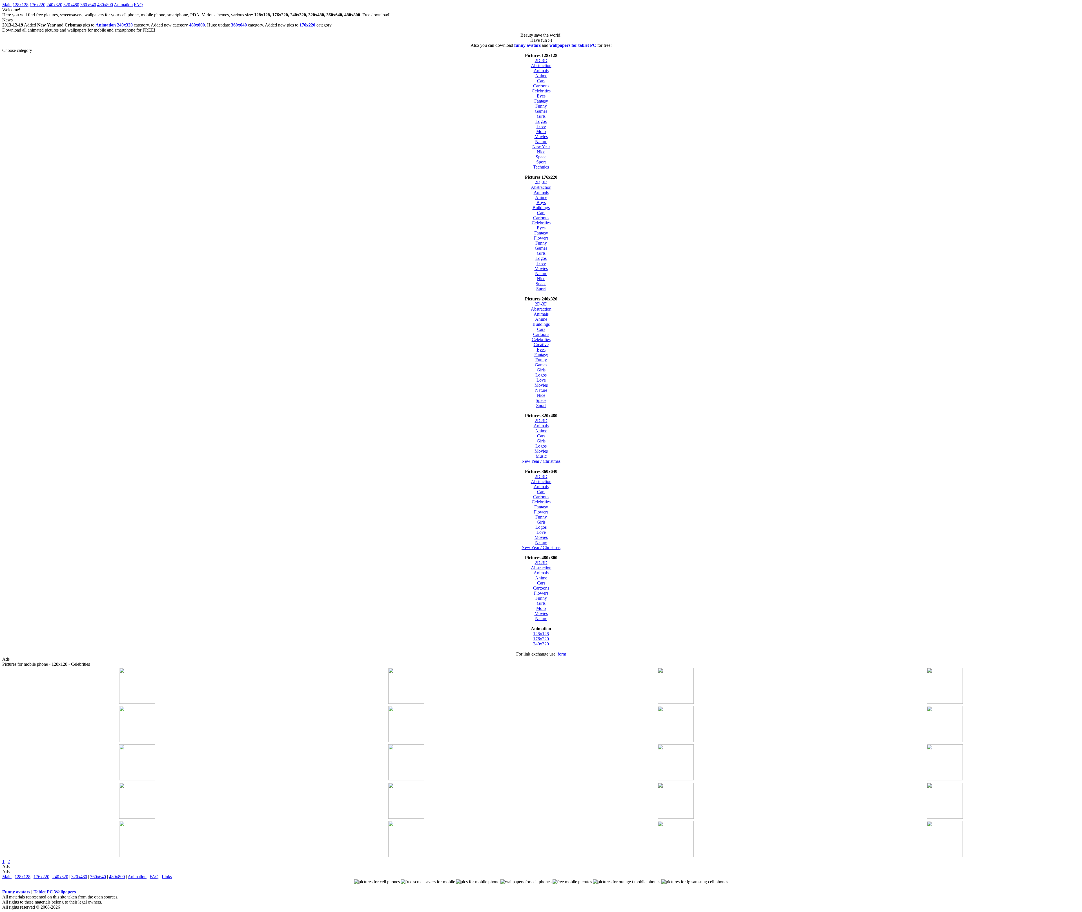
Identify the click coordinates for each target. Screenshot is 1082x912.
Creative (541, 344)
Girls (541, 116)
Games (541, 111)
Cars (541, 80)
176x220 (37, 4)
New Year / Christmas (541, 461)
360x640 (88, 4)
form (562, 654)
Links (167, 876)
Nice (541, 151)
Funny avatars (16, 891)
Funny (541, 106)
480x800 (105, 4)
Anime (541, 75)
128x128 (20, 4)
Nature (541, 141)
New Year (541, 146)
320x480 (71, 4)
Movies (541, 136)
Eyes (541, 96)
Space (541, 156)
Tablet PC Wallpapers (55, 891)
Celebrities (541, 90)
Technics (541, 167)
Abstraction (541, 65)
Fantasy (541, 101)
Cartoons (541, 85)
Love (541, 126)
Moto (541, 131)
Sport (541, 162)
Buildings (541, 207)
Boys (541, 202)
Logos (541, 121)
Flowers (541, 238)
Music (541, 456)
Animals (541, 70)
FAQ (138, 4)
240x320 (54, 4)
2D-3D (541, 60)
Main (7, 4)
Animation (123, 4)
